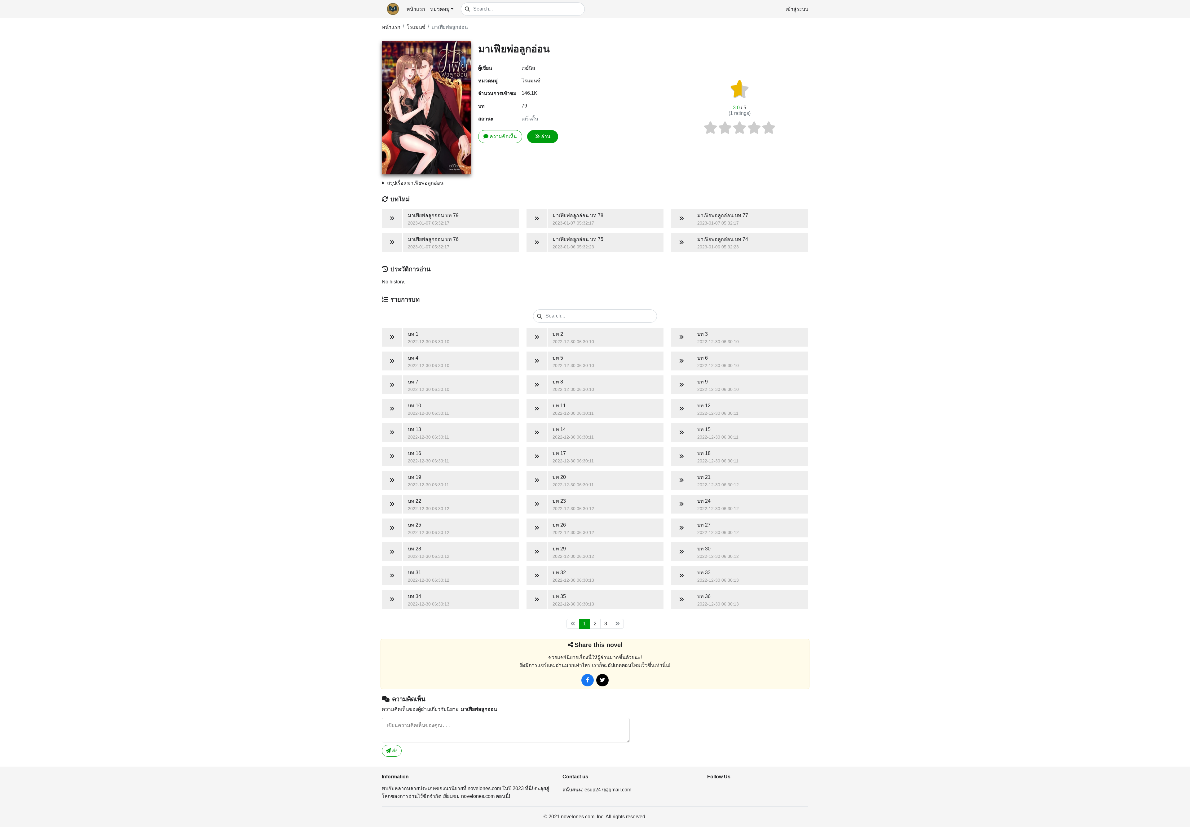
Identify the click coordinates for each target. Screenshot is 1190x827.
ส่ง (394, 750)
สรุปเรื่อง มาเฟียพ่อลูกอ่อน (415, 183)
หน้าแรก (416, 9)
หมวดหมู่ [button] (440, 9)
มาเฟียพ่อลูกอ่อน (450, 27)
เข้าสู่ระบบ (797, 9)
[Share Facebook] (587, 680)
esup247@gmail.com (607, 789)
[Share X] (602, 680)
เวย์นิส (528, 68)
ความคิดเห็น (503, 136)
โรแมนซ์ (416, 27)
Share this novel (599, 644)
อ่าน (545, 136)
